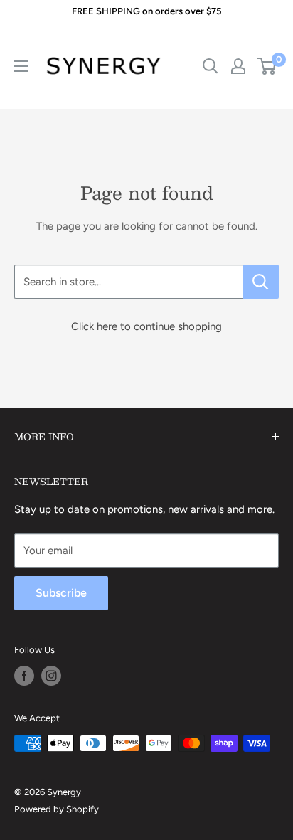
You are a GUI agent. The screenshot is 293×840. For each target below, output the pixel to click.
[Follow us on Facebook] (24, 676)
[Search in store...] (261, 282)
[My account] (238, 66)
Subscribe (61, 593)
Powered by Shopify (56, 809)
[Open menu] (21, 66)
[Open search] (210, 66)
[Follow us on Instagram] (51, 676)
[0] (267, 66)
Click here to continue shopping (146, 326)
